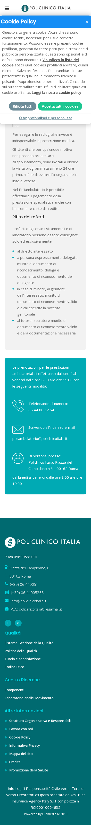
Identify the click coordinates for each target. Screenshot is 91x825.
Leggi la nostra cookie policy (56, 92)
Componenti (14, 690)
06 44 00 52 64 (41, 409)
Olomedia (49, 814)
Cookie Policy (19, 737)
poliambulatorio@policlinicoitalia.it (39, 438)
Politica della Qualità (21, 651)
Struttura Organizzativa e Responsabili (40, 720)
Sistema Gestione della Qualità (29, 643)
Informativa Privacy (24, 745)
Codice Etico (14, 667)
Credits (14, 762)
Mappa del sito (21, 753)
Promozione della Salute (28, 770)
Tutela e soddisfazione (23, 659)
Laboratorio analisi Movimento (29, 698)
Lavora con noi (21, 729)
